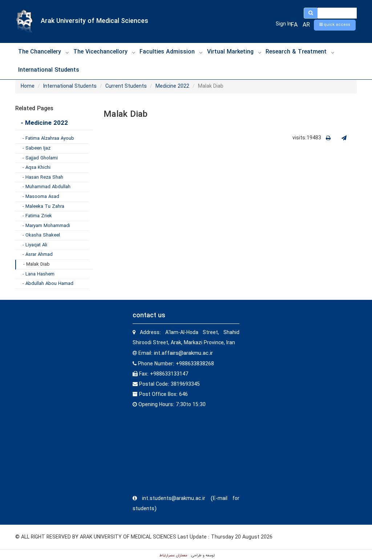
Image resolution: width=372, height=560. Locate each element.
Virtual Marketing (230, 51)
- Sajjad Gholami (40, 158)
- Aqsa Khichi (36, 167)
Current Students (126, 86)
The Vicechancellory (100, 51)
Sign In (283, 24)
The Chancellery (39, 51)
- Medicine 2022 (44, 123)
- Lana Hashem (38, 274)
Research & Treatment (296, 51)
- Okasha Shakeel (41, 235)
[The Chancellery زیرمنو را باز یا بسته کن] (67, 52)
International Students (48, 70)
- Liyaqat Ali (35, 245)
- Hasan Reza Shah (43, 177)
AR (306, 24)
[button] (335, 25)
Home (28, 86)
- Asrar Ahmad (38, 254)
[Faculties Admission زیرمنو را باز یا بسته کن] (201, 52)
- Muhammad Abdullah (46, 187)
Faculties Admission (167, 51)
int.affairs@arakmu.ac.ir (183, 353)
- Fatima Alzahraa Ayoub (48, 138)
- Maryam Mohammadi (46, 226)
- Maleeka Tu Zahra (43, 206)
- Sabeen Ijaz (36, 148)
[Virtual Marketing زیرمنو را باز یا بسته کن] (259, 52)
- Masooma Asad (41, 196)
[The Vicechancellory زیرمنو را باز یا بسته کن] (133, 52)
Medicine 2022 (172, 86)
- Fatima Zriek (37, 216)
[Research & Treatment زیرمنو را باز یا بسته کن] (332, 52)
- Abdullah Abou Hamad (48, 283)
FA (294, 24)
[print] (328, 138)
